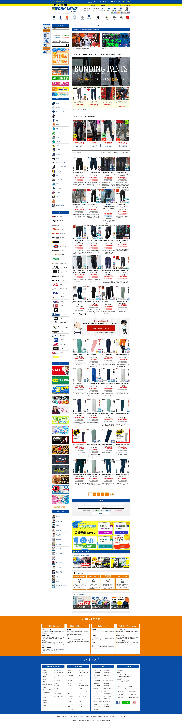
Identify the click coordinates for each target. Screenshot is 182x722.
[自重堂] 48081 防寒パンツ (79, 474)
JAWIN (69, 672)
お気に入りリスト (117, 1)
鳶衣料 (66, 19)
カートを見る (127, 1)
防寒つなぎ (106, 704)
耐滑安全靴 (106, 670)
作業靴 (44, 705)
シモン (80, 701)
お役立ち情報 (95, 10)
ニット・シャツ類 (47, 689)
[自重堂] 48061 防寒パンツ (108, 474)
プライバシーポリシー (114, 716)
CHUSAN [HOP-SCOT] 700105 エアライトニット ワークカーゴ (122, 174)
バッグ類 (56, 688)
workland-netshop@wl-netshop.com (126, 676)
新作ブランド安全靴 (96, 706)
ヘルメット (114, 19)
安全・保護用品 (57, 693)
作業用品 (56, 691)
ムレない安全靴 (107, 678)
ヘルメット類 (57, 680)
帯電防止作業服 (95, 683)
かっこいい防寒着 (107, 696)
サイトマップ (123, 716)
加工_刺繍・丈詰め (58, 696)
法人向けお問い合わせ (125, 5)
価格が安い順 (117, 152)
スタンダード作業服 (96, 670)
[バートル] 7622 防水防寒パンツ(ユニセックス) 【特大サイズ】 (108, 208)
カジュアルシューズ (58, 670)
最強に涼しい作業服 (108, 688)
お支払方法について (133, 688)
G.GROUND (70, 696)
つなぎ (60, 19)
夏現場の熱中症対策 (108, 693)
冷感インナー (107, 691)
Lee (80, 683)
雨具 (44, 681)
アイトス (81, 675)
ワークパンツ (95, 693)
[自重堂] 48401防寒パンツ (79, 413)
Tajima (80, 704)
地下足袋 (45, 702)
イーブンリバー (71, 704)
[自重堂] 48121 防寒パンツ (108, 444)
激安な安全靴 (95, 709)
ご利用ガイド (132, 686)
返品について (121, 694)
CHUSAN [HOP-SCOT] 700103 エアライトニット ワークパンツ (108, 174)
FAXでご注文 (102, 5)
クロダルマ (70, 691)
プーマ (80, 698)
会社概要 (106, 716)
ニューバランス (82, 696)
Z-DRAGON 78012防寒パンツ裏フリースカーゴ (79, 146)
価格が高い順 (125, 152)
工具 (121, 19)
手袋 (55, 678)
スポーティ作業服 (96, 685)
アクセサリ (56, 685)
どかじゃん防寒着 (107, 701)
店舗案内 (87, 716)
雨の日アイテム (95, 696)
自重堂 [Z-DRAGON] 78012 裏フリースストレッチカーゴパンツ (79, 303)
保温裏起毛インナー (108, 706)
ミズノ (80, 693)
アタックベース (71, 709)
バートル (70, 678)
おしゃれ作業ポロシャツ (97, 691)
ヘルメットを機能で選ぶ (109, 680)
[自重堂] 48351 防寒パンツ (93, 413)
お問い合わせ (87, 10)
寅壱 (69, 706)
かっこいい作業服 (96, 672)
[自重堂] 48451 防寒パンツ (79, 383)
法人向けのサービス (122, 688)
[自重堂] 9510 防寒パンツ (123, 301)
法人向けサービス (112, 5)
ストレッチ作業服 (96, 680)
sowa (69, 693)
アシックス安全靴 (83, 691)
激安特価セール (107, 683)
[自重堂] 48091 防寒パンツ (122, 444)
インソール (56, 675)
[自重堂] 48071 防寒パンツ (93, 474)
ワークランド (82, 706)
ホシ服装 (70, 701)
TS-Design (70, 680)
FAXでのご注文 (121, 691)
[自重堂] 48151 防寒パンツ (79, 444)
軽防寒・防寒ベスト (108, 698)
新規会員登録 (87, 8)
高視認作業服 (95, 688)
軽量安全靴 (106, 675)
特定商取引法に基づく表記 (96, 716)
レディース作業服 (96, 698)
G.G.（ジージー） (71, 698)
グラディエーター (71, 685)
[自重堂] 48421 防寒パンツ (122, 383)
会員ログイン (98, 1)
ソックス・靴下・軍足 (59, 672)
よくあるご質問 (132, 694)
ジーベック (81, 670)
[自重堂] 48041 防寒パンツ (122, 474)
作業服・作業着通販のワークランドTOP (80, 25)
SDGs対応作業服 (96, 675)
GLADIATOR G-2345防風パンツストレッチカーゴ (94, 146)
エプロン (45, 695)
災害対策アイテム (107, 685)
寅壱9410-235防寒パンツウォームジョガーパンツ (122, 146)
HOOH (80, 678)
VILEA (80, 680)
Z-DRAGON (70, 675)
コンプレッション (98, 19)
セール (127, 19)
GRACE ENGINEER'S (83, 672)
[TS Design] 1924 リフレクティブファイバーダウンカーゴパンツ (123, 206)
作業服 (54, 19)
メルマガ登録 (96, 8)
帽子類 (55, 683)
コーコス (70, 683)
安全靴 (107, 19)
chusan (80, 688)
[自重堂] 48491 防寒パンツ (93, 301)
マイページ (107, 1)
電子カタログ (92, 5)
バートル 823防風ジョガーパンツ (108, 146)
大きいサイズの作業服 (97, 701)
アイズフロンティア (83, 685)
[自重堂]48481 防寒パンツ (108, 354)
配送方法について (133, 691)
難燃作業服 (94, 678)
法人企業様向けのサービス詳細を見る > (106, 332)
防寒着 (82, 19)
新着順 (109, 152)
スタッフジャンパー (47, 684)
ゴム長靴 (45, 700)
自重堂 (69, 670)
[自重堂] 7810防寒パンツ (79, 354)
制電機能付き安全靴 (108, 672)
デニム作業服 (95, 704)
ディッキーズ (70, 688)
